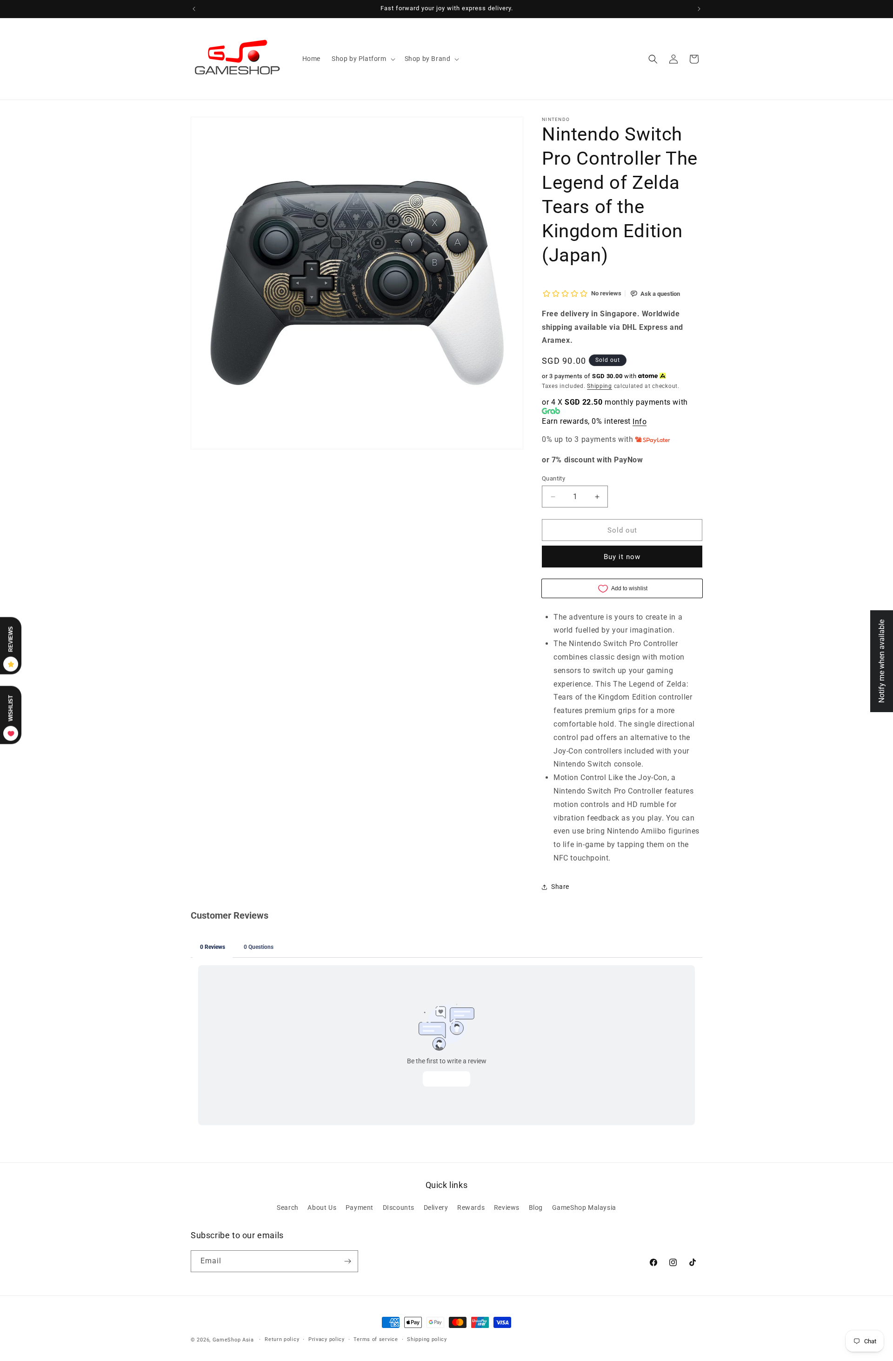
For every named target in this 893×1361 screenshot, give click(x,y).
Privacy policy (326, 1339)
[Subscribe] (347, 1261)
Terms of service (375, 1339)
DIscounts (398, 1207)
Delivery (436, 1207)
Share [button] (560, 886)
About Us (321, 1207)
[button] (362, 58)
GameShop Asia (233, 1340)
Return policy (282, 1339)
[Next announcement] (699, 9)
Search (288, 1207)
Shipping (599, 386)
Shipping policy (427, 1339)
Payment (359, 1207)
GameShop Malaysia (584, 1207)
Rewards (471, 1207)
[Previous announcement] (194, 9)
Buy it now (622, 557)
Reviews (507, 1207)
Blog (536, 1207)
